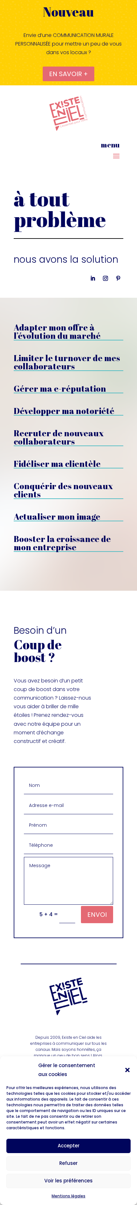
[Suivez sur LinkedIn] (93, 278)
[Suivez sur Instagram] (105, 278)
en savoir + (68, 73)
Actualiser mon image (57, 516)
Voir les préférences (68, 1180)
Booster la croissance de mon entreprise (62, 543)
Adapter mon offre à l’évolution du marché (57, 331)
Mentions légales (68, 1196)
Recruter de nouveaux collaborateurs (59, 437)
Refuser (68, 1163)
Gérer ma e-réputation (60, 388)
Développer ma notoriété (64, 411)
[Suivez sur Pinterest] (118, 278)
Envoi (97, 914)
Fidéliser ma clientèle (57, 463)
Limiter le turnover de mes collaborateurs (67, 362)
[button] (127, 1070)
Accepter (69, 1145)
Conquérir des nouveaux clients (63, 490)
